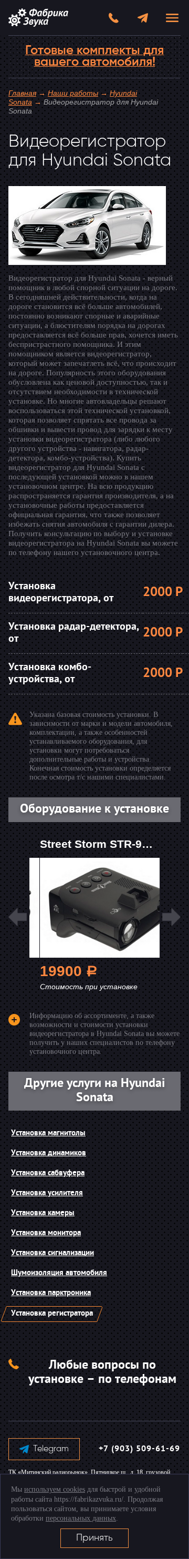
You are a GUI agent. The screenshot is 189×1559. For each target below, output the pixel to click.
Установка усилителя (47, 1193)
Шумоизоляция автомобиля (59, 1273)
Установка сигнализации (52, 1253)
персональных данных (81, 1518)
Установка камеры (43, 1213)
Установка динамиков (48, 1153)
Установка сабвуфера (48, 1173)
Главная (22, 93)
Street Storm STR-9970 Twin (114, 844)
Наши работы (73, 93)
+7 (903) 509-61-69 (139, 1449)
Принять (94, 1538)
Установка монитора (46, 1233)
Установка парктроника (51, 1293)
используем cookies (54, 1489)
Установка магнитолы (48, 1134)
